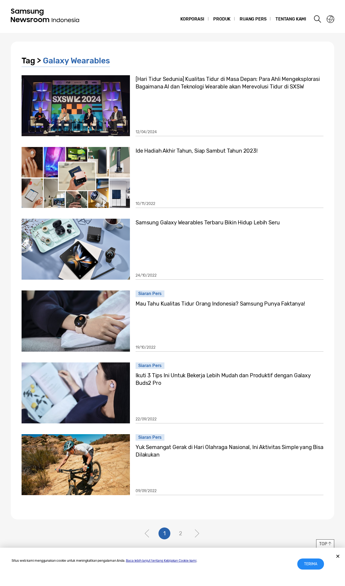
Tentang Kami (290, 19)
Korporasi (192, 19)
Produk (221, 19)
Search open (317, 19)
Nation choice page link (330, 19)
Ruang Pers (253, 19)
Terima (310, 564)
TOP (323, 543)
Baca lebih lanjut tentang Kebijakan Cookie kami (161, 561)
